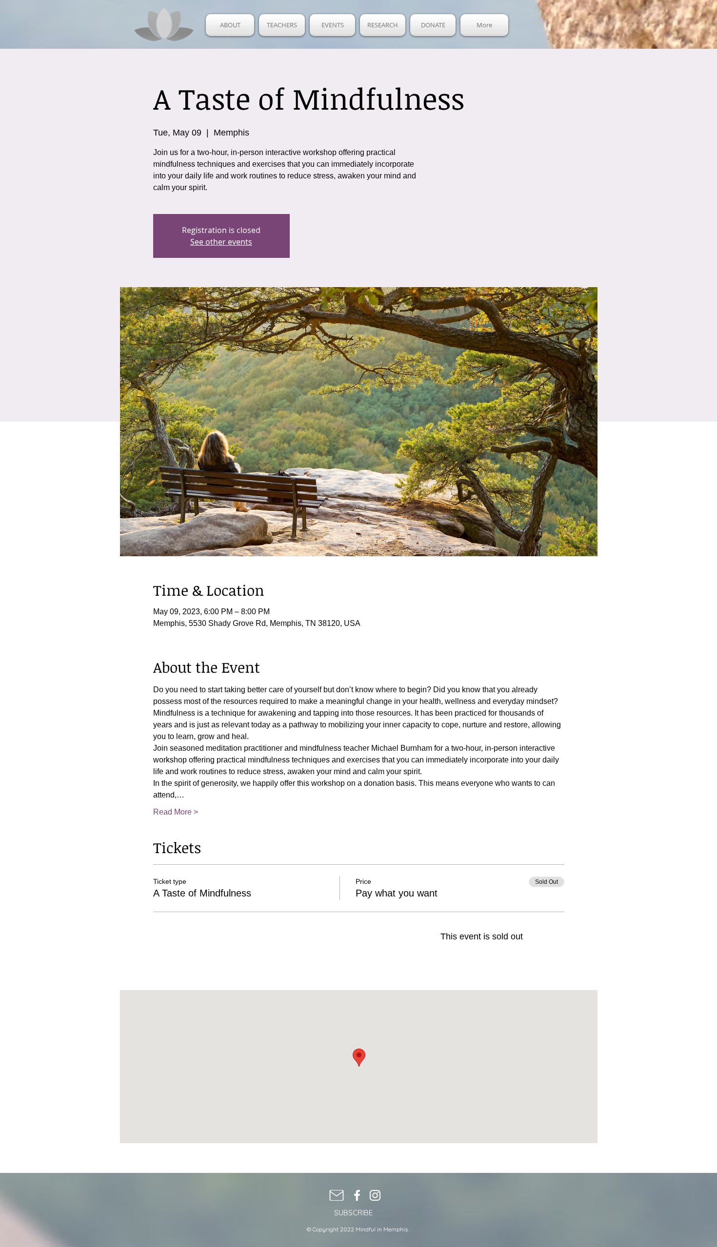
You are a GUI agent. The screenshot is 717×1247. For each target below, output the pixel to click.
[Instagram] (375, 1195)
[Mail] (336, 1195)
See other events (221, 241)
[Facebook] (357, 1195)
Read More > (175, 812)
